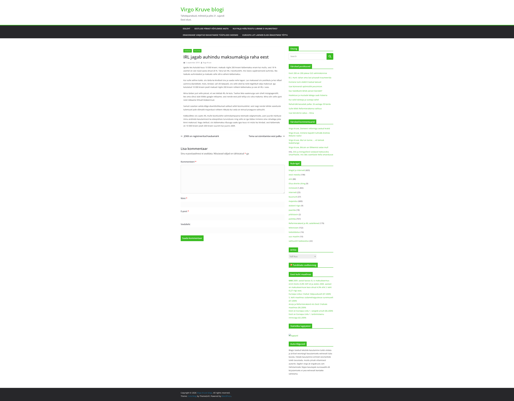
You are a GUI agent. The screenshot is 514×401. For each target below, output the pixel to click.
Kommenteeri (188, 161)
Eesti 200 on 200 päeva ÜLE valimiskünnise (308, 73)
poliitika (197, 51)
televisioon (293, 227)
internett (293, 192)
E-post (185, 211)
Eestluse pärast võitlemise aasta (211, 28)
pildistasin (293, 214)
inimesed (187, 51)
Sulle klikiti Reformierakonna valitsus (305, 108)
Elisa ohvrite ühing (297, 183)
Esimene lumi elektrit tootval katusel (305, 82)
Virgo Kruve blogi (202, 9)
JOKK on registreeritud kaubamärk (201, 136)
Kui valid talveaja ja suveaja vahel (304, 99)
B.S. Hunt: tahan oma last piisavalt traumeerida (310, 77)
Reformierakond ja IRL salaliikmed (304, 223)
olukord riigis (295, 205)
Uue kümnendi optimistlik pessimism (305, 86)
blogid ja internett (297, 170)
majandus (293, 201)
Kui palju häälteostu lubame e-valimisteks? (255, 28)
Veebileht (185, 224)
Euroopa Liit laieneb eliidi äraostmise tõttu (265, 35)
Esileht (186, 28)
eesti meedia (294, 174)
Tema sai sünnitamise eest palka (265, 136)
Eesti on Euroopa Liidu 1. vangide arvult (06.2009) (311, 311)
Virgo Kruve (207, 62)
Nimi (184, 198)
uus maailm (294, 236)
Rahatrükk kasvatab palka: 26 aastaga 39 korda (310, 104)
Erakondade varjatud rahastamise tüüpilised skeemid (210, 35)
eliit (290, 179)
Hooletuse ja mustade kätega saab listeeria (308, 95)
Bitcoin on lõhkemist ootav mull (314, 147)
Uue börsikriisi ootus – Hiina (301, 113)
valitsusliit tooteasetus (299, 241)
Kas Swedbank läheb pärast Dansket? (305, 91)
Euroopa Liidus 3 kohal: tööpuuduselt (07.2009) (310, 294)
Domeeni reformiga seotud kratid (315, 128)
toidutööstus (294, 232)
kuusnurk (293, 196)
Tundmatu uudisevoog (304, 265)
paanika (292, 210)
